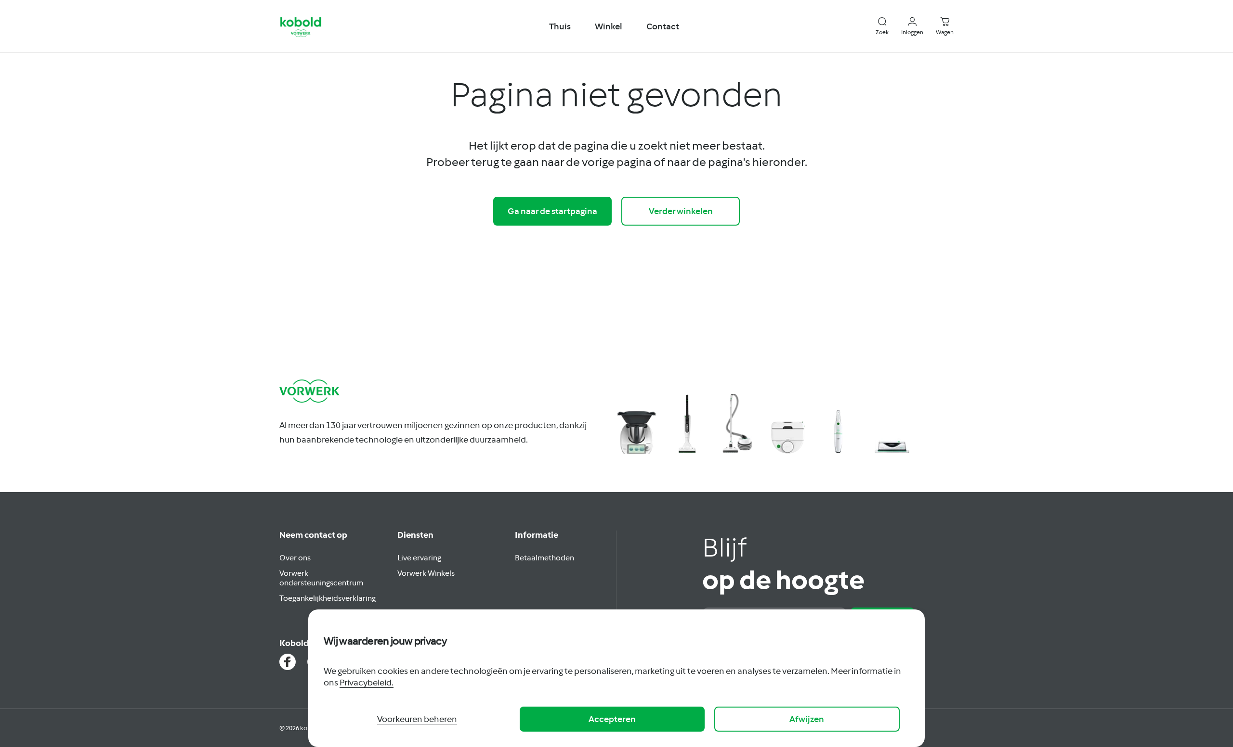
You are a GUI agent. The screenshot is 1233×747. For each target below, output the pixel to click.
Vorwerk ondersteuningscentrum (321, 577)
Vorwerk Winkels (426, 573)
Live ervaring (419, 557)
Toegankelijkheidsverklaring (327, 598)
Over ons (295, 557)
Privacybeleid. (367, 682)
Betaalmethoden (544, 557)
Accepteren (612, 718)
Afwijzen (806, 718)
